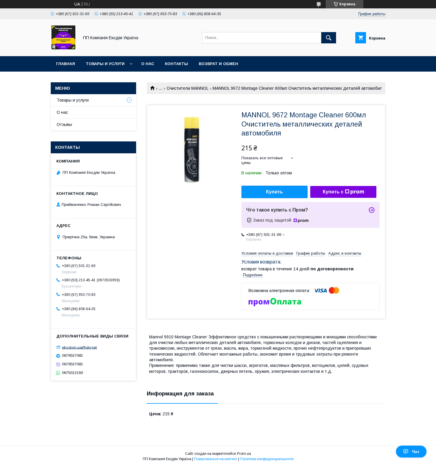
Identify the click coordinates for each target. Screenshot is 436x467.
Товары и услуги (105, 63)
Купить (274, 191)
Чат (415, 451)
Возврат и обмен (218, 63)
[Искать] (328, 37)
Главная (65, 63)
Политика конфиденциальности (267, 459)
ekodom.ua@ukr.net (79, 347)
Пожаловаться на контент (215, 459)
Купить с (333, 191)
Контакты (176, 63)
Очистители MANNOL (188, 88)
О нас (147, 63)
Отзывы (64, 124)
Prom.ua (244, 454)
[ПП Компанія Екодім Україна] (63, 48)
